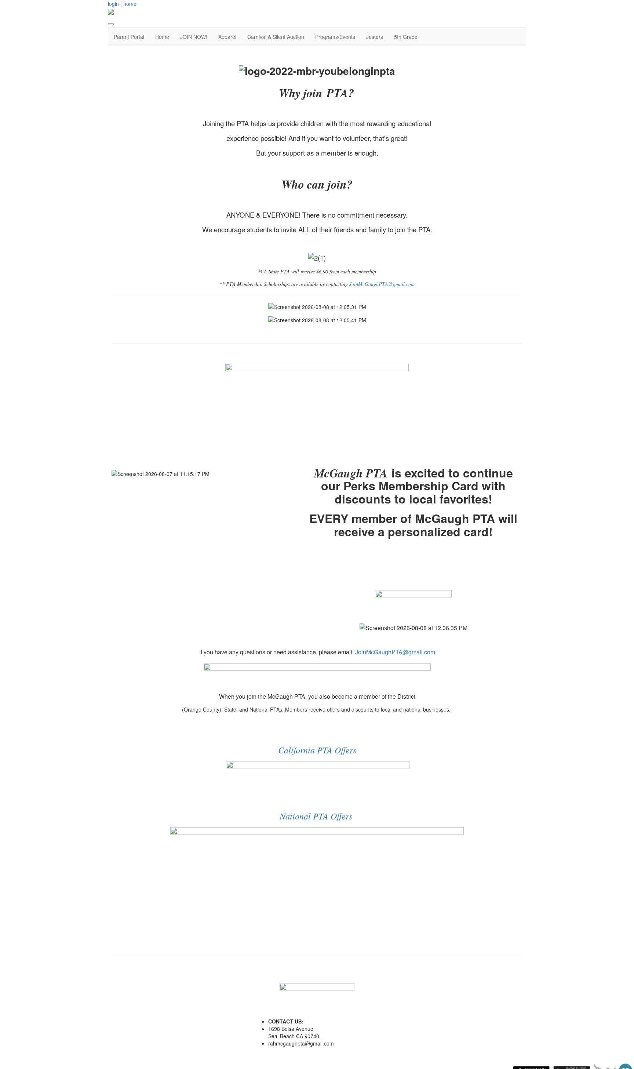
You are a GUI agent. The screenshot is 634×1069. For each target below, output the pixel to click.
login (113, 3)
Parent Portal (129, 36)
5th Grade (406, 36)
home (129, 3)
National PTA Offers (316, 816)
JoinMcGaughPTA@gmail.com (382, 283)
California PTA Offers (317, 750)
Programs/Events (335, 36)
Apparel (227, 36)
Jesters (374, 36)
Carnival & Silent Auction (275, 36)
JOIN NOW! (193, 36)
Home (162, 36)
